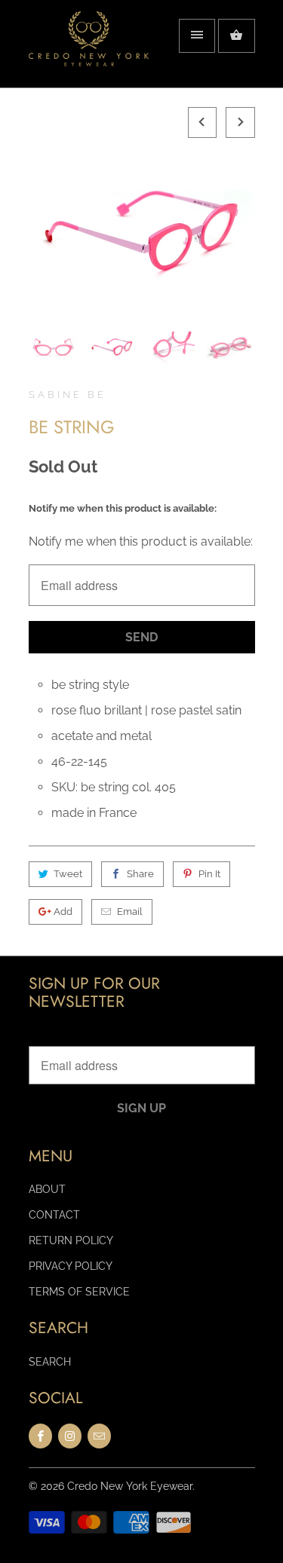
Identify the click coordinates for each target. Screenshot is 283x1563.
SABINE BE (67, 394)
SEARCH (50, 1362)
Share (140, 873)
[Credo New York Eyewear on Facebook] (40, 1436)
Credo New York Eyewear (129, 1486)
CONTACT (54, 1215)
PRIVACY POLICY (70, 1266)
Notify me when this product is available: (123, 508)
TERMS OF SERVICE (79, 1292)
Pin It (209, 873)
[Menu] (197, 36)
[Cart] (236, 36)
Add (63, 911)
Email (130, 911)
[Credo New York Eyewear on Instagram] (70, 1436)
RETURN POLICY (71, 1240)
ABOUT (47, 1189)
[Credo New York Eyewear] (89, 49)
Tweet (68, 873)
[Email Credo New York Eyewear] (99, 1436)
